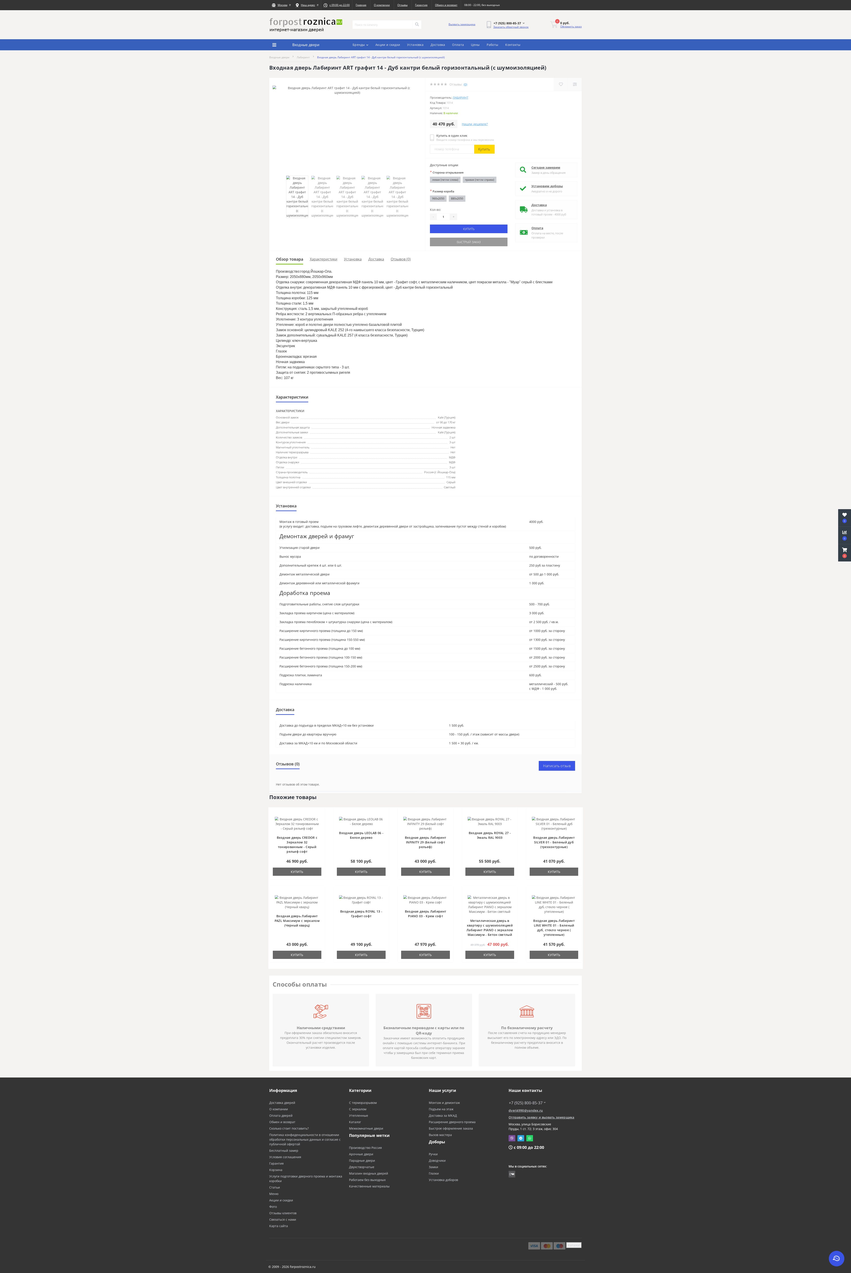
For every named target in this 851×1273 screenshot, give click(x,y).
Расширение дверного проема (452, 1122)
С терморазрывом (363, 1103)
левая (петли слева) (445, 180)
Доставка (438, 45)
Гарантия (421, 5)
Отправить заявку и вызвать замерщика (541, 1117)
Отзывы (402, 5)
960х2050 (438, 198)
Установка (415, 45)
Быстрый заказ (469, 242)
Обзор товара (289, 259)
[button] (281, 5)
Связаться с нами (282, 1219)
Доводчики (437, 1160)
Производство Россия (365, 1148)
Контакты (512, 45)
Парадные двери (362, 1160)
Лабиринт (303, 57)
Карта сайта (278, 1226)
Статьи (274, 1187)
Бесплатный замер (283, 1150)
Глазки (434, 1173)
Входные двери (279, 57)
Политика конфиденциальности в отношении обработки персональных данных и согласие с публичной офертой (305, 1139)
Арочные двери (361, 1154)
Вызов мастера (440, 1135)
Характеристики (323, 259)
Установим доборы (547, 186)
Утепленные (358, 1115)
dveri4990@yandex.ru (526, 1110)
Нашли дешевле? (475, 124)
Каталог (355, 1122)
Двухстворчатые (361, 1167)
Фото (273, 1207)
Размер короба (442, 191)
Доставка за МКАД (443, 1115)
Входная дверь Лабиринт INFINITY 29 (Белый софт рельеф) (425, 842)
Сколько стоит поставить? (289, 1128)
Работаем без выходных (367, 1180)
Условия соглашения (285, 1157)
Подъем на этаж (441, 1109)
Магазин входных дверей (368, 1173)
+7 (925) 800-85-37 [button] (526, 1102)
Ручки (433, 1154)
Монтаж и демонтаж (444, 1103)
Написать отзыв (557, 765)
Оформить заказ (571, 26)
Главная (361, 5)
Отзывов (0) (401, 259)
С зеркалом (357, 1109)
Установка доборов (443, 1180)
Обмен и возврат (446, 5)
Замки (433, 1167)
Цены (475, 45)
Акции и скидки (387, 45)
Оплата (458, 45)
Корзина (275, 1170)
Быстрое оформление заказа (451, 1128)
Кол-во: (435, 209)
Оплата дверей (281, 1115)
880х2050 (457, 198)
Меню (274, 1194)
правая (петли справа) (479, 180)
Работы (492, 45)
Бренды (359, 45)
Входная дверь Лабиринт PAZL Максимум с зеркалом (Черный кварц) (297, 920)
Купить (484, 149)
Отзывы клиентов (283, 1213)
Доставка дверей (282, 1103)
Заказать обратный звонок (511, 27)
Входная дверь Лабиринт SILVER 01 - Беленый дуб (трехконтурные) (554, 842)
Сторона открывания (446, 172)
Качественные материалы (369, 1186)
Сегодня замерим (545, 167)
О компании (382, 5)
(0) (465, 84)
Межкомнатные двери (366, 1128)
